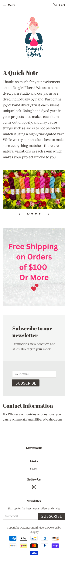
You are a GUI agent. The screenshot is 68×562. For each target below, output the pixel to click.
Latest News (34, 448)
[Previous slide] (19, 214)
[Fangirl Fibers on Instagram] (34, 488)
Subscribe (25, 383)
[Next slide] (49, 214)
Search (34, 468)
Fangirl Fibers (37, 527)
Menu (11, 5)
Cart (62, 5)
